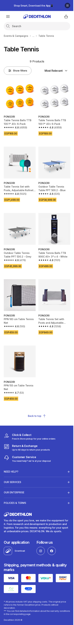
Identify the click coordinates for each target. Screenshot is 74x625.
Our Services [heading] (12, 475)
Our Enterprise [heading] (14, 486)
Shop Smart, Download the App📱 (33, 5)
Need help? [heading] (11, 465)
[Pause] (67, 5)
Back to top (34, 415)
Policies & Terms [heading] (15, 496)
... (33, 35)
